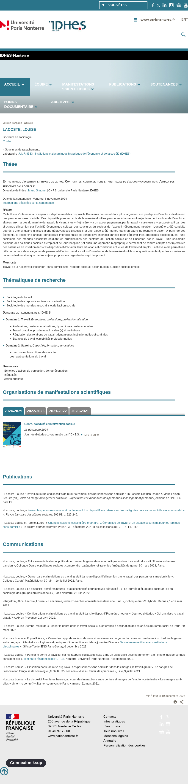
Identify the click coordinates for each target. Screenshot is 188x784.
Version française (13, 122)
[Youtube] (186, 5)
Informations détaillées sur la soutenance (28, 202)
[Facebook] (153, 5)
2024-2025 (13, 411)
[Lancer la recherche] (183, 34)
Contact (7, 141)
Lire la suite (91, 434)
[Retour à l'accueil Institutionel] (20, 727)
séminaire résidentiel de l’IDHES (44, 658)
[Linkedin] (164, 5)
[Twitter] (158, 5)
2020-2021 (80, 411)
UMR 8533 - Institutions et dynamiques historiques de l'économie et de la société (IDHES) (74, 153)
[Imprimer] (175, 702)
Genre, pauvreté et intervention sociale (49, 424)
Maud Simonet (37, 190)
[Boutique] (178, 5)
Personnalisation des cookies (124, 745)
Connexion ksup (26, 762)
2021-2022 (58, 411)
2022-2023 (35, 411)
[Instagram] (171, 5)
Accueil (28, 122)
